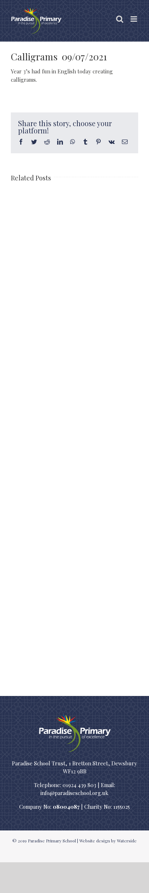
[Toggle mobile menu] (134, 19)
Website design (94, 840)
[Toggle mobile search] (119, 19)
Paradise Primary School (52, 840)
